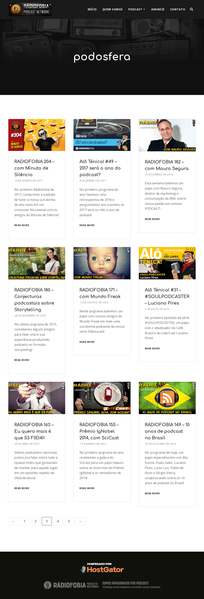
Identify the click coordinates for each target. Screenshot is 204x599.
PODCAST (135, 9)
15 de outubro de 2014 (160, 444)
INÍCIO (92, 9)
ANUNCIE (158, 9)
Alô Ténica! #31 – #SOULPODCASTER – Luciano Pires (167, 297)
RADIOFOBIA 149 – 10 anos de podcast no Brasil (167, 431)
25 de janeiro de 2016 (159, 174)
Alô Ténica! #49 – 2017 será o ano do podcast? (100, 168)
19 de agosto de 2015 (94, 302)
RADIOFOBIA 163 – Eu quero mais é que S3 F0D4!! (33, 431)
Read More (21, 225)
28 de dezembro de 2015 (30, 315)
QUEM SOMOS (112, 9)
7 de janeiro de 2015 (93, 444)
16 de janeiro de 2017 (29, 180)
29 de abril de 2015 (27, 444)
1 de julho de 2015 (157, 309)
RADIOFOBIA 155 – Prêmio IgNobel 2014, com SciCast (99, 431)
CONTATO (177, 9)
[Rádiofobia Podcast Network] (30, 9)
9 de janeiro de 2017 (93, 180)
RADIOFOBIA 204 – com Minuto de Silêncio (34, 168)
